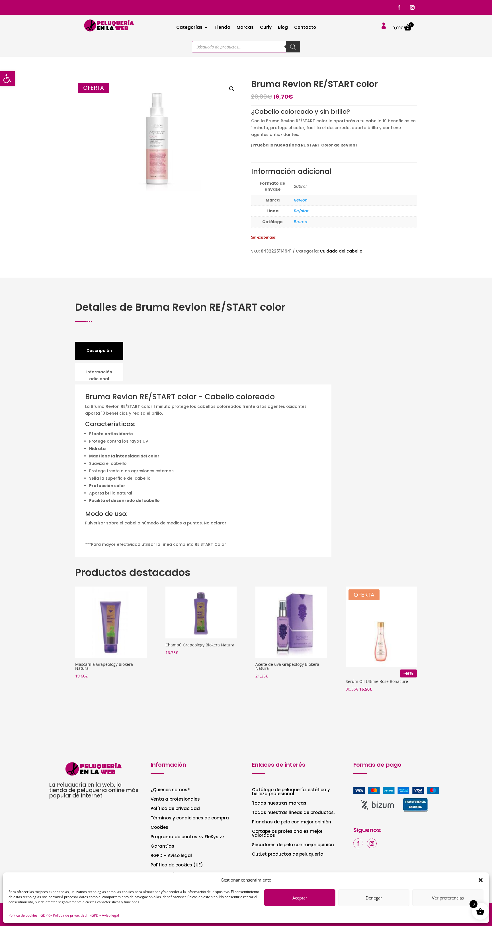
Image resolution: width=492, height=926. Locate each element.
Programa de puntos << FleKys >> (188, 837)
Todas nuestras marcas (279, 803)
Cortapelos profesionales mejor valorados (287, 833)
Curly (266, 27)
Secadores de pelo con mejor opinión (293, 845)
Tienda (222, 27)
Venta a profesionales (175, 799)
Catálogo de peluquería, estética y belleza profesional (291, 792)
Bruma (300, 222)
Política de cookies (23, 915)
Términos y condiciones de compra (190, 818)
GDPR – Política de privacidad (63, 915)
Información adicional (99, 375)
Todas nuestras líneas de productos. (293, 813)
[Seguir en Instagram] (412, 7)
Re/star (301, 211)
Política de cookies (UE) (177, 865)
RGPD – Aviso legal (104, 915)
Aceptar (299, 898)
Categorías (189, 27)
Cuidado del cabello (341, 251)
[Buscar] (293, 46)
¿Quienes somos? (170, 790)
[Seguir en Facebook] (399, 7)
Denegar (374, 898)
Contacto (305, 27)
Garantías (162, 846)
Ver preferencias (448, 898)
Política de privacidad (175, 809)
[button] (7, 78)
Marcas (245, 27)
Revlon (301, 200)
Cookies (159, 827)
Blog (283, 27)
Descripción (99, 350)
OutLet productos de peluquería (287, 854)
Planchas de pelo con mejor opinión (291, 822)
